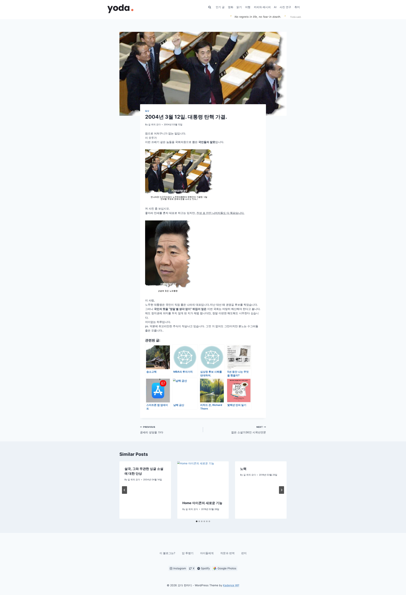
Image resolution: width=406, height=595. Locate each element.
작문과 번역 (227, 553)
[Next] (281, 490)
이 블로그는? (167, 553)
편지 (244, 553)
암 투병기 (187, 553)
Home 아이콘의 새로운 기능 (202, 503)
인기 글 (220, 7)
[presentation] (203, 478)
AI (275, 7)
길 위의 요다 (154, 124)
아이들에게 (207, 553)
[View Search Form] (210, 7)
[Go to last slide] (124, 490)
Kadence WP (231, 585)
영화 (230, 7)
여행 (247, 7)
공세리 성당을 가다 (151, 430)
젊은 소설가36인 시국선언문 (248, 430)
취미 (297, 7)
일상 (147, 111)
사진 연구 (285, 7)
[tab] (196, 521)
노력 (243, 469)
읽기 (239, 7)
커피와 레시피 (262, 7)
